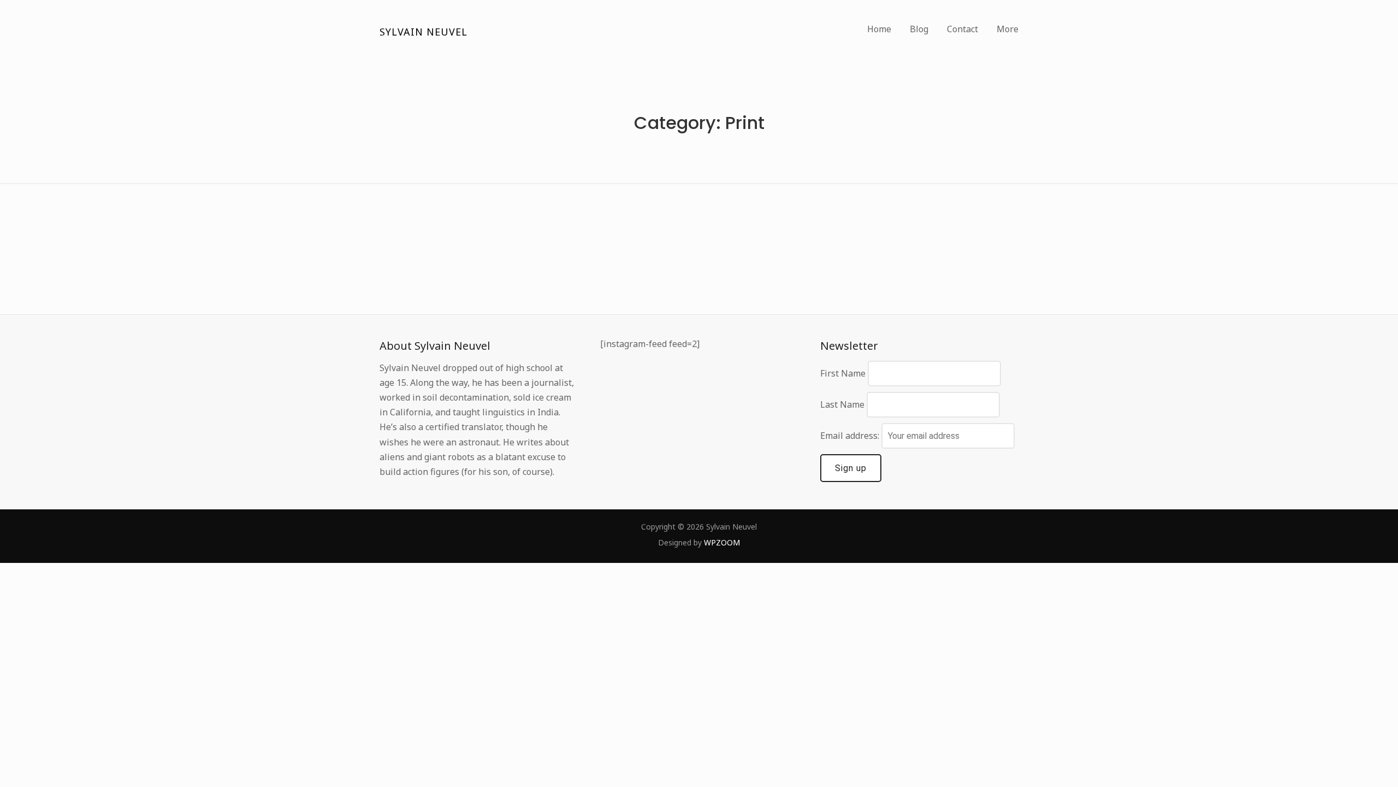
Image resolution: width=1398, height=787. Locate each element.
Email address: (850, 436)
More (1007, 29)
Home (879, 29)
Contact (962, 29)
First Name (843, 373)
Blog (919, 29)
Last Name (842, 404)
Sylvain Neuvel (423, 31)
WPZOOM (722, 542)
